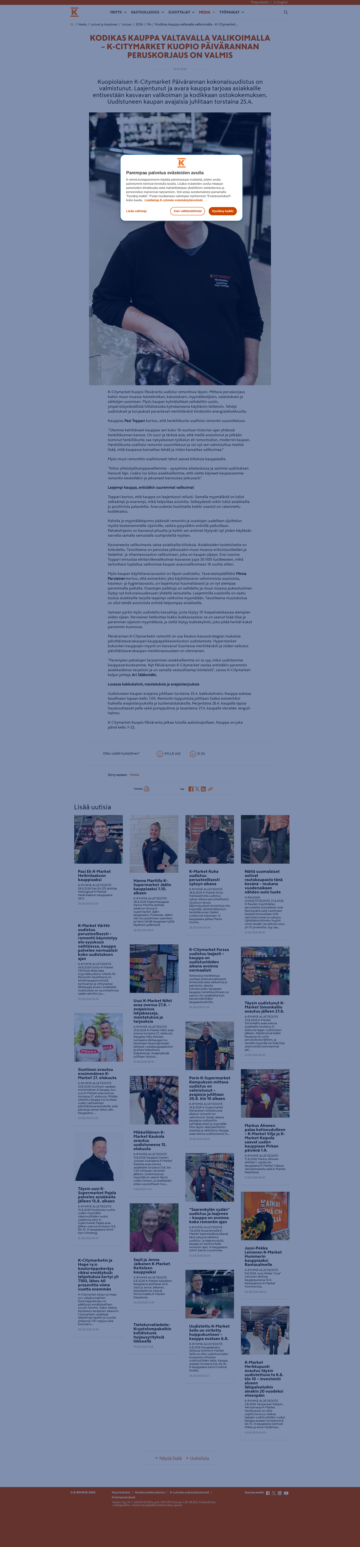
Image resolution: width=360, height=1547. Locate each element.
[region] (181, 188)
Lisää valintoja (136, 211)
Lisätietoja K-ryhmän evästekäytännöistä (173, 200)
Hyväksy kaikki (222, 211)
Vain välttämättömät (188, 211)
